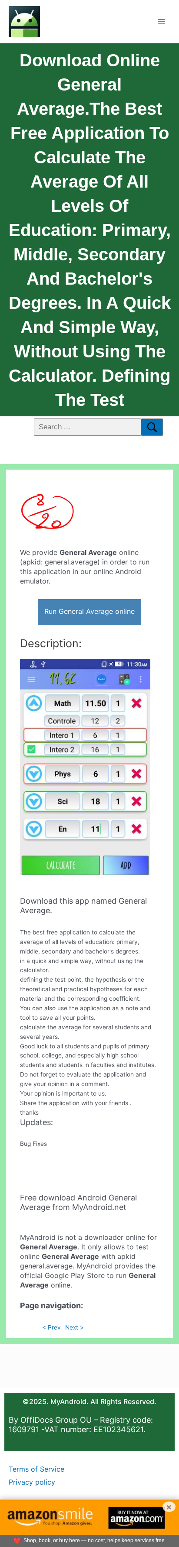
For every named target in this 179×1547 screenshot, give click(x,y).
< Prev (51, 1327)
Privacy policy (32, 1482)
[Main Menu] (162, 21)
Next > (74, 1327)
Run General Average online (89, 611)
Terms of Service (36, 1469)
